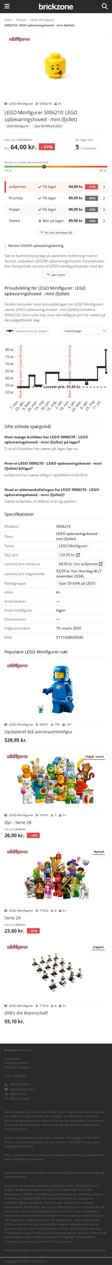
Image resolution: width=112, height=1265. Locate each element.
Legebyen (17, 1220)
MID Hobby (37, 1229)
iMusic (61, 1207)
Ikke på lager (53, 220)
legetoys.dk (91, 1220)
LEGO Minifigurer (42, 20)
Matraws (10, 1229)
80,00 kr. (82, 197)
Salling (50, 1233)
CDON (27, 1194)
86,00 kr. (82, 209)
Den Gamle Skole (54, 1198)
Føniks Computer (30, 1203)
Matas (94, 1224)
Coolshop (84, 1194)
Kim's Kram (72, 1211)
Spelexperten (13, 1237)
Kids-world (26, 1211)
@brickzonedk (20, 1098)
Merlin (23, 1229)
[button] (56, 166)
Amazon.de (27, 1186)
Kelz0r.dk (11, 1211)
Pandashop (93, 1229)
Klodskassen (36, 1215)
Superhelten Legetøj (59, 1237)
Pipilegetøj (12, 1233)
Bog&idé (21, 1190)
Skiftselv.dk (99, 1233)
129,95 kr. (67, 554)
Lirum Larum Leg (25, 1224)
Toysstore (26, 1241)
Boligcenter (37, 1190)
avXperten (44, 1186)
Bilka (70, 1186)
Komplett (87, 1215)
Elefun (72, 1198)
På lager (49, 186)
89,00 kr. (82, 220)
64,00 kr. (82, 186)
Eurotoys (10, 1203)
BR (89, 1190)
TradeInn (41, 1241)
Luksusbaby (47, 1224)
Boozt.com (54, 1190)
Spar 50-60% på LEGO (48, 126)
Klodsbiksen (90, 1211)
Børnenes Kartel (74, 1190)
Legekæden (64, 1220)
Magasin (63, 1224)
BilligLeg (81, 1186)
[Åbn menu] (7, 6)
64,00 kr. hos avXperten (79, 563)
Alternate (11, 1186)
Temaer (21, 20)
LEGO (8, 1224)
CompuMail (41, 1194)
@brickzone (18, 1094)
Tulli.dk (54, 1241)
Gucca (78, 1203)
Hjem (8, 20)
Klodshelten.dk (15, 1215)
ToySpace (11, 1241)
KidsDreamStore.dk (49, 1211)
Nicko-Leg (77, 1229)
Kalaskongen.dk (94, 1207)
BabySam (59, 1186)
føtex (47, 1203)
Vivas (68, 1241)
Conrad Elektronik (63, 1194)
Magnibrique (79, 1224)
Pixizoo (26, 1233)
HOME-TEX (31, 1207)
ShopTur (83, 1233)
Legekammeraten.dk (39, 1220)
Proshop (39, 1233)
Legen (77, 1220)
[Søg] (104, 6)
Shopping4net (66, 1233)
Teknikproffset (85, 1237)
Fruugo (57, 1203)
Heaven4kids (13, 1207)
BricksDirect (13, 1194)
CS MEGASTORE (30, 1198)
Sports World (34, 1237)
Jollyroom (74, 1207)
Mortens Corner (57, 1229)
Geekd (68, 1203)
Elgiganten (86, 1198)
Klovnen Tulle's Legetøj (62, 1215)
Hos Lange (48, 1207)
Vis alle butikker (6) (58, 232)
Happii (88, 1203)
